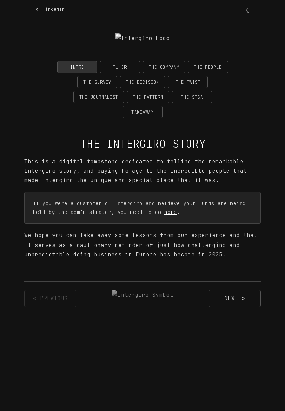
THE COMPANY (164, 67)
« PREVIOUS (50, 298)
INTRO (77, 67)
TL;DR (120, 67)
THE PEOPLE (208, 67)
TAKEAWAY (142, 112)
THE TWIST (188, 82)
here (170, 212)
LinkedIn (53, 9)
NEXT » (234, 298)
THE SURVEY (97, 82)
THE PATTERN (148, 97)
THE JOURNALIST (98, 97)
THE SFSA (192, 97)
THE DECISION (142, 82)
